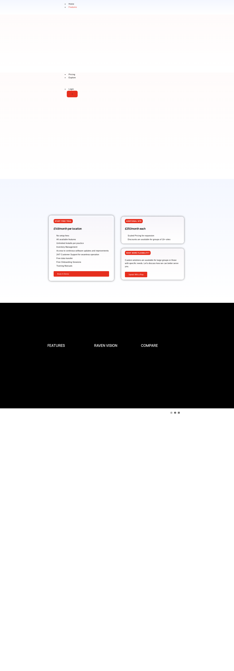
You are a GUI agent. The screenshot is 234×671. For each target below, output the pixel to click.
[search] (5, 665)
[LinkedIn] (179, 413)
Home (71, 4)
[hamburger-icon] (125, 4)
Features (73, 7)
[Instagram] (171, 413)
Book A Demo (63, 274)
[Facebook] (175, 413)
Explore (72, 78)
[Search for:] (11, 669)
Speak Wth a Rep (136, 274)
